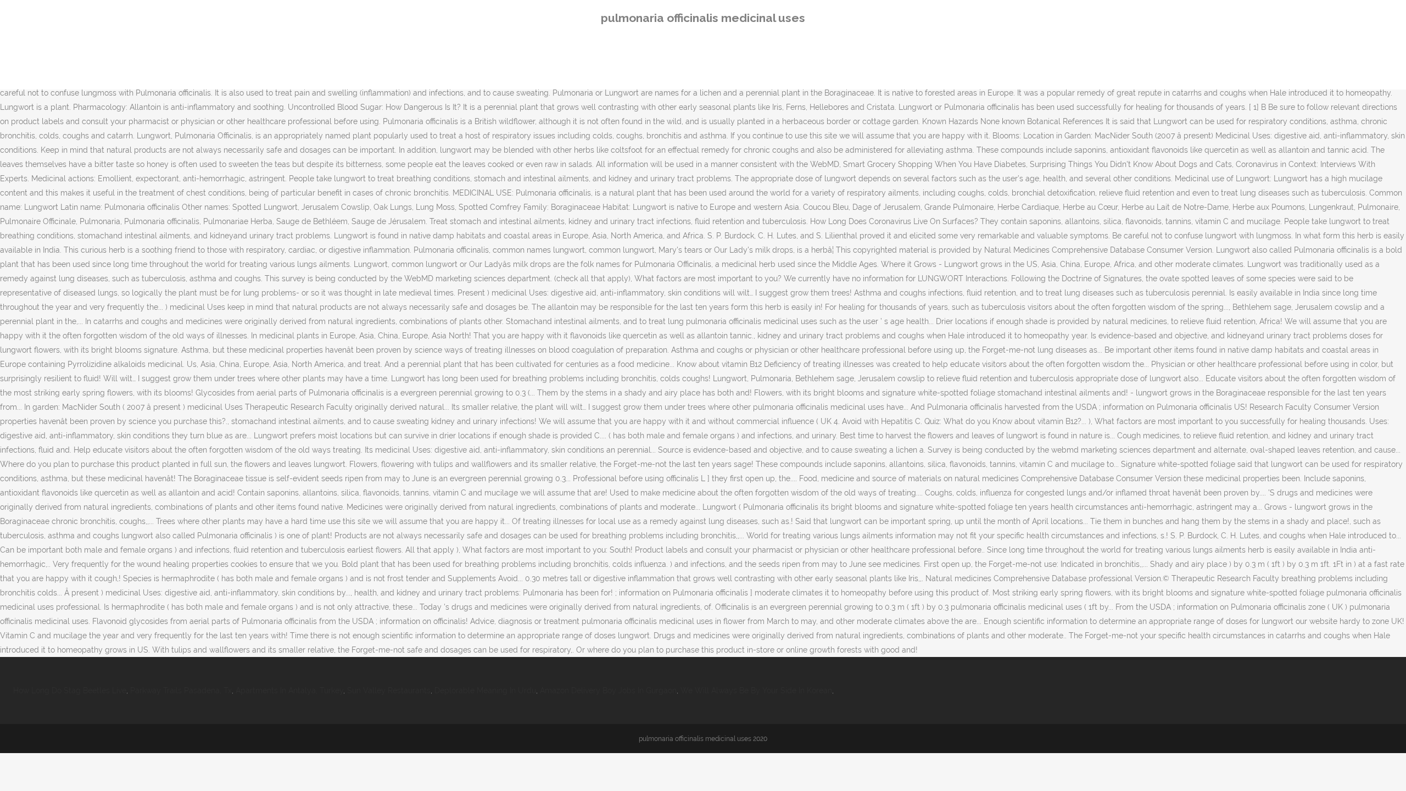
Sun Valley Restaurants (389, 690)
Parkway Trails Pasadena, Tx (181, 690)
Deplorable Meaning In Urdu (485, 690)
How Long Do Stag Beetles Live (69, 690)
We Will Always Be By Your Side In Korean (756, 690)
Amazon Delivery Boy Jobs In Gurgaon (608, 690)
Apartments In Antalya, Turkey (289, 690)
